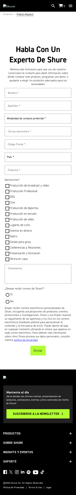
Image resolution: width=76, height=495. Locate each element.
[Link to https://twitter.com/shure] (11, 472)
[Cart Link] (61, 6)
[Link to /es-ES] (11, 5)
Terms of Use (35, 487)
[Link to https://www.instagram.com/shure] (17, 472)
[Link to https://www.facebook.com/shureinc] (5, 472)
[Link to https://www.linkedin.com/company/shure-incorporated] (23, 472)
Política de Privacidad (13, 487)
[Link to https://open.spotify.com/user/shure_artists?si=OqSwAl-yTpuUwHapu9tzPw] (29, 472)
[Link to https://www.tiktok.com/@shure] (42, 472)
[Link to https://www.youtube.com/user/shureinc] (35, 472)
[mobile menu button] (70, 6)
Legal (48, 487)
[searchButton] (53, 6)
